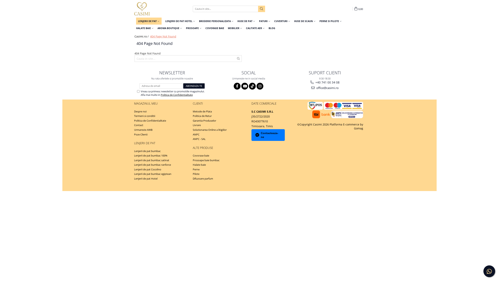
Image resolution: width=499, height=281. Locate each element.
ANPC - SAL (199, 139)
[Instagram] (260, 86)
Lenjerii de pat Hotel (145, 178)
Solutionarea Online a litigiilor (210, 130)
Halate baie (199, 164)
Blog (272, 28)
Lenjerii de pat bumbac (147, 151)
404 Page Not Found (163, 36)
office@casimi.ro (327, 88)
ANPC (196, 134)
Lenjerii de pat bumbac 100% (150, 155)
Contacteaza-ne (269, 135)
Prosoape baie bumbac (206, 160)
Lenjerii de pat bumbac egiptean (152, 174)
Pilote (196, 174)
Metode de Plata (202, 111)
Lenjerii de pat (144, 143)
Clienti (198, 103)
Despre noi (140, 111)
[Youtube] (244, 86)
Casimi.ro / (141, 36)
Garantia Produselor (204, 120)
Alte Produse (203, 148)
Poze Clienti (141, 134)
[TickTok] (252, 86)
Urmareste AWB (143, 130)
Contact (138, 125)
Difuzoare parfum (203, 178)
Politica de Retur (202, 116)
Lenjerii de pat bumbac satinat (151, 160)
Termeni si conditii (144, 116)
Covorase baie (201, 155)
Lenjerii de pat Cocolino (147, 169)
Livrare (197, 125)
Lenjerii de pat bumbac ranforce (152, 164)
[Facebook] (237, 86)
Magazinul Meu (146, 103)
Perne (196, 169)
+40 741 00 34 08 (327, 82)
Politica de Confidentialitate (177, 95)
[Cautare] (261, 9)
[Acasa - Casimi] (153, 9)
